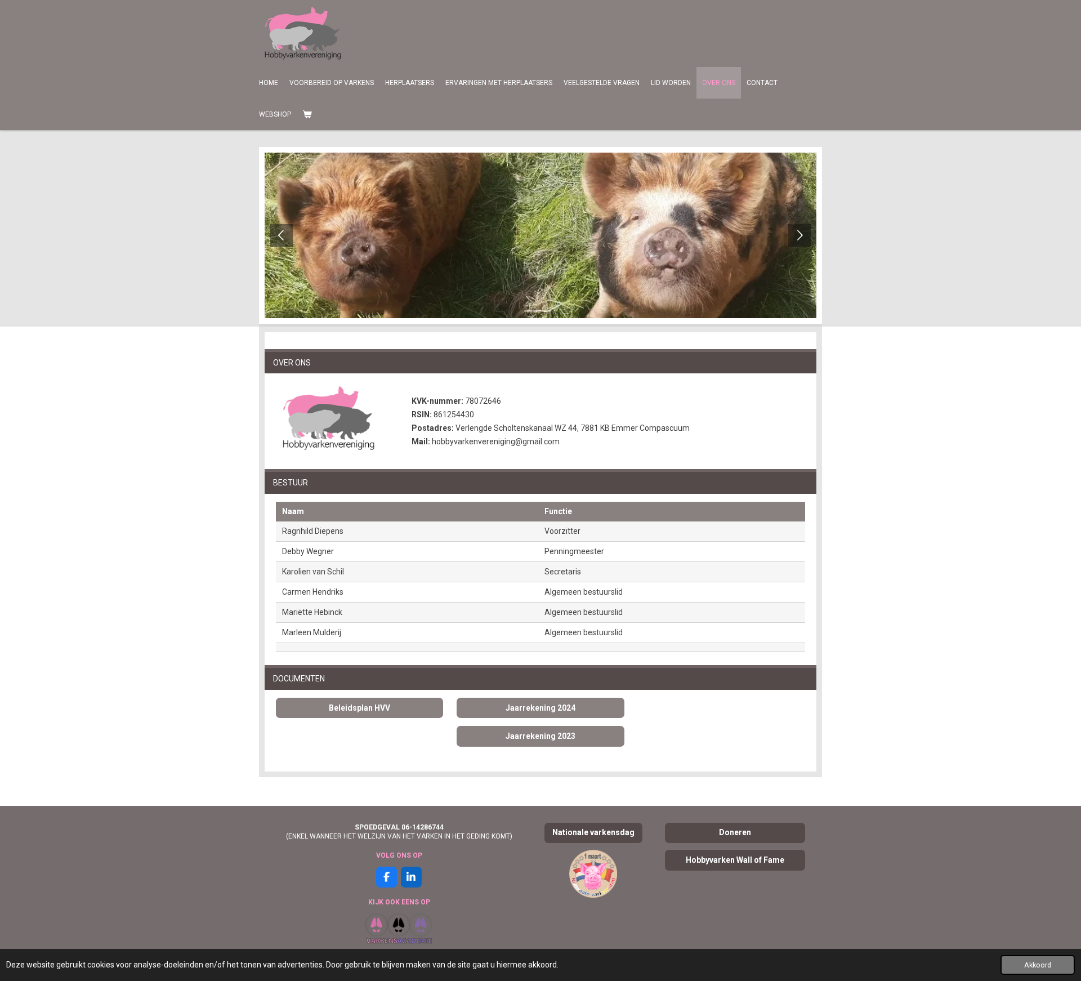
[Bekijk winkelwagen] (307, 114)
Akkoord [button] (1037, 965)
